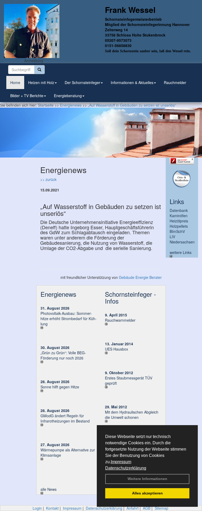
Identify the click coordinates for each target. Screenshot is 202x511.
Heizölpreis (179, 220)
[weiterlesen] (69, 327)
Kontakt (52, 508)
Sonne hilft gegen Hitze (60, 386)
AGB (146, 508)
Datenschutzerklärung (125, 468)
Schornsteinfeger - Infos (130, 297)
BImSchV (177, 231)
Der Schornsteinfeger (82, 82)
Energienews (58, 294)
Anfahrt (133, 508)
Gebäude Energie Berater (140, 277)
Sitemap (161, 508)
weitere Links (180, 252)
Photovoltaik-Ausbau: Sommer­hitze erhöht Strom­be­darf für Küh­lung (69, 318)
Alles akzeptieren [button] (147, 493)
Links (177, 201)
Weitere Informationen (147, 479)
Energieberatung (68, 95)
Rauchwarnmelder (120, 320)
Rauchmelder (175, 82)
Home (15, 82)
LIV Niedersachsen (182, 239)
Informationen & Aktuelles (132, 82)
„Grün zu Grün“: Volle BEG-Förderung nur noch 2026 (63, 355)
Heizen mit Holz (41, 82)
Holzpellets (179, 226)
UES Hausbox (116, 349)
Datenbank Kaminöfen (179, 213)
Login (37, 508)
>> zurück (48, 179)
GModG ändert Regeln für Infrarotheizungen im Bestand (65, 418)
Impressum (121, 462)
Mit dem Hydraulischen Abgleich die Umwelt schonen (131, 414)
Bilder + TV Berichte (26, 95)
